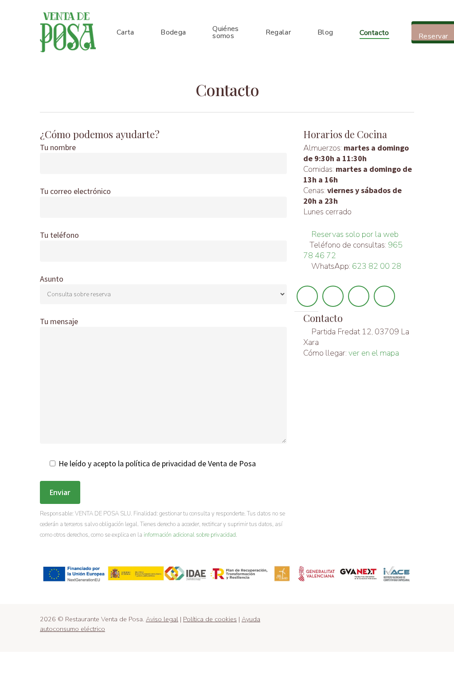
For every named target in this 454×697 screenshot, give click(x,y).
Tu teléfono (59, 235)
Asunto (51, 279)
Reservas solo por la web (355, 234)
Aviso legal (162, 619)
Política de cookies (210, 619)
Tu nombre (58, 147)
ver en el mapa (373, 353)
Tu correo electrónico (75, 191)
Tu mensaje (59, 321)
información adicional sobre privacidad (190, 535)
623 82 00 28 (376, 266)
